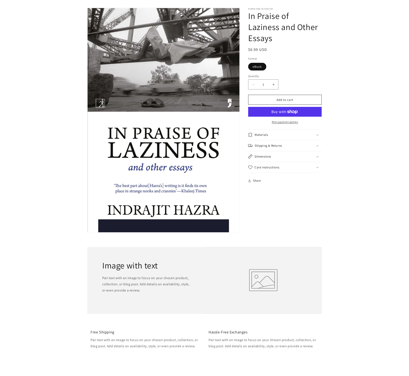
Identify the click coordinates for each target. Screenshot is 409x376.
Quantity (253, 76)
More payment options (285, 121)
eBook (257, 67)
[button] (285, 134)
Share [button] (257, 180)
